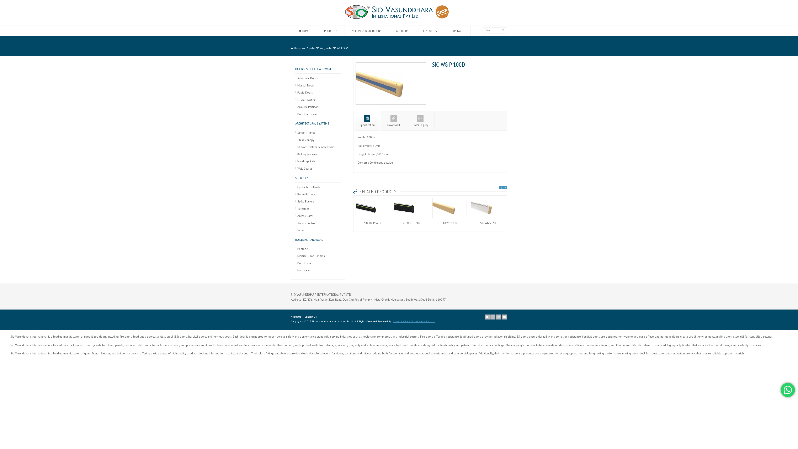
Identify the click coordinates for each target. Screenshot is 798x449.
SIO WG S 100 (449, 223)
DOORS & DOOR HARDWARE (313, 69)
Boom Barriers (306, 194)
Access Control (306, 223)
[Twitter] (487, 317)
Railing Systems (307, 154)
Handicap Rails (306, 161)
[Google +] (498, 317)
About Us (296, 316)
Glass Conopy (305, 140)
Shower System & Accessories (316, 147)
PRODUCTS (330, 31)
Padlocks (302, 249)
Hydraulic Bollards (308, 187)
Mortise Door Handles (311, 256)
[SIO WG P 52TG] (373, 198)
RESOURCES (430, 31)
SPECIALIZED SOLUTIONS (366, 31)
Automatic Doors (307, 78)
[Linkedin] (504, 317)
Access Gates (305, 216)
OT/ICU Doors (306, 100)
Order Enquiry (420, 125)
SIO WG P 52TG (373, 223)
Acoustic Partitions (308, 107)
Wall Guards (304, 168)
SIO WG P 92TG (411, 223)
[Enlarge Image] (391, 62)
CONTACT (457, 31)
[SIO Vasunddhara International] (399, 18)
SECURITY (301, 178)
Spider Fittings (306, 132)
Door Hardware (307, 114)
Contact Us (310, 316)
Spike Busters (305, 201)
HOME (305, 31)
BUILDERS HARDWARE (309, 240)
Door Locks (304, 263)
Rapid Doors (305, 92)
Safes (300, 230)
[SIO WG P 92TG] (411, 198)
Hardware (303, 270)
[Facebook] (492, 317)
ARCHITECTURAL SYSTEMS (312, 123)
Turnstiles (303, 209)
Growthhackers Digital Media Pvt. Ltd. (414, 321)
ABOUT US (402, 31)
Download (393, 125)
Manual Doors (306, 85)
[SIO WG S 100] (450, 198)
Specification (367, 125)
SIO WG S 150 (488, 223)
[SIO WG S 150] (488, 198)
